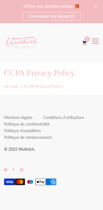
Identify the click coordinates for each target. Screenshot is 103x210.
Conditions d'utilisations (63, 117)
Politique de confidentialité (26, 124)
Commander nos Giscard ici (51, 16)
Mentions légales (18, 117)
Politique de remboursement (28, 137)
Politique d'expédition (22, 130)
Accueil (11, 86)
